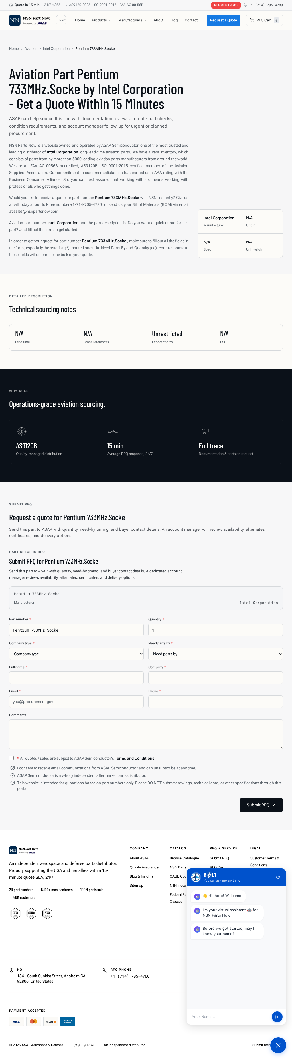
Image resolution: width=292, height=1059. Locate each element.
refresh (278, 877)
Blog (174, 20)
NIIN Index (178, 885)
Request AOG (226, 5)
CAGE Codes (180, 876)
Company (157, 667)
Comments (17, 715)
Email (15, 691)
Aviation (31, 48)
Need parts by (160, 643)
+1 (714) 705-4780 (266, 5)
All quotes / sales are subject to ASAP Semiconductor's (85, 758)
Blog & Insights (141, 876)
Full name (18, 667)
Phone (154, 691)
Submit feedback (265, 1045)
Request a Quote (223, 20)
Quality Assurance (144, 867)
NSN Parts (178, 867)
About (158, 20)
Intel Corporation (56, 48)
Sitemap (136, 885)
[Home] (23, 850)
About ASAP (139, 858)
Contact (191, 20)
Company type (21, 643)
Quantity (156, 619)
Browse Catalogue (184, 858)
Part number (20, 619)
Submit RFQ (219, 858)
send (277, 1017)
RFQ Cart (217, 867)
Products (99, 20)
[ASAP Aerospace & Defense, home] (29, 20)
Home (80, 20)
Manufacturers (130, 20)
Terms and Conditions (134, 758)
